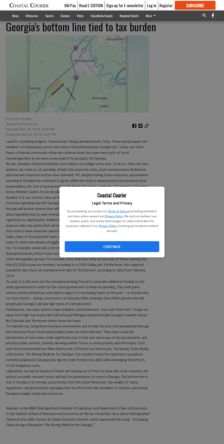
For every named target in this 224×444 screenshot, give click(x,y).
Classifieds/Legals (102, 15)
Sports (49, 15)
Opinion (65, 15)
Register (166, 5)
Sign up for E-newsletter (125, 5)
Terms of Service (119, 211)
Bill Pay (70, 5)
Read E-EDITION (91, 5)
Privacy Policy (114, 216)
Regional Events (129, 15)
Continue (111, 246)
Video (80, 15)
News (15, 15)
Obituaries (32, 15)
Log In (151, 5)
